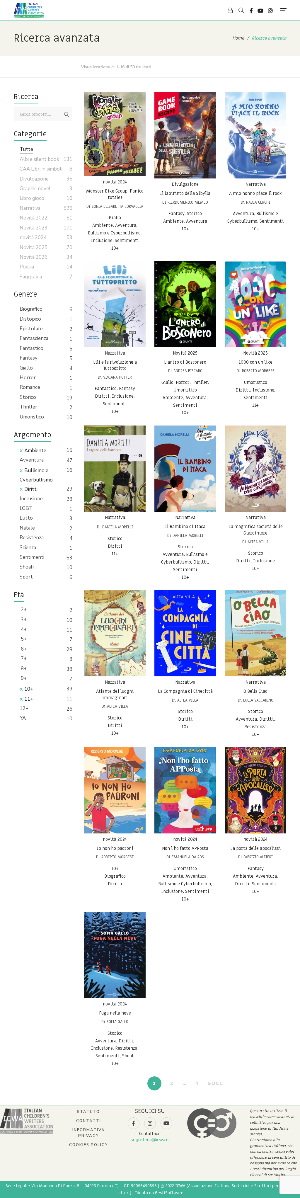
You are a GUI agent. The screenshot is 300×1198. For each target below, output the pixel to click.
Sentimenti (32, 557)
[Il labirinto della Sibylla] (185, 135)
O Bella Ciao (255, 691)
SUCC (215, 1083)
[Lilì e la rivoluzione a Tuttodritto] (115, 304)
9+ (23, 678)
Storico (28, 397)
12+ (24, 708)
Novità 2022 (33, 218)
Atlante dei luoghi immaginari (115, 694)
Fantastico (31, 348)
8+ (23, 668)
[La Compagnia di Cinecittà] (185, 633)
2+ (23, 609)
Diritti (31, 489)
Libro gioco (32, 198)
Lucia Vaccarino (258, 700)
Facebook (251, 10)
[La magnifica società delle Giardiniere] (255, 469)
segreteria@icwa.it (150, 1139)
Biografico (31, 309)
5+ (23, 639)
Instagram (270, 10)
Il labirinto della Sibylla (185, 193)
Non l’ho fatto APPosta (185, 848)
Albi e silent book (39, 159)
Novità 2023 (33, 227)
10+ (28, 689)
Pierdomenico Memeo (188, 202)
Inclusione (31, 498)
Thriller (28, 407)
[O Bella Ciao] (255, 633)
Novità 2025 (185, 353)
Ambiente (35, 450)
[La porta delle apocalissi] (255, 790)
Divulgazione (185, 184)
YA (23, 718)
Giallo (26, 368)
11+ (28, 699)
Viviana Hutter (117, 377)
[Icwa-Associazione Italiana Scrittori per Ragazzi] (29, 10)
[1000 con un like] (255, 304)
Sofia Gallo (117, 1021)
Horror (28, 377)
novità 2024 (115, 182)
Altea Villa (258, 542)
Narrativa (256, 184)
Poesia (27, 266)
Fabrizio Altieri (258, 857)
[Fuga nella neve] (115, 955)
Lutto (26, 518)
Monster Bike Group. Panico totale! (115, 194)
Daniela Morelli (117, 527)
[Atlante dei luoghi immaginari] (115, 633)
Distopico (30, 319)
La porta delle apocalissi (255, 848)
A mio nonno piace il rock (255, 193)
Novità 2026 (33, 257)
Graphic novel (35, 188)
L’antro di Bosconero (185, 362)
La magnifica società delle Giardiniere (256, 530)
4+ (23, 629)
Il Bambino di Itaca (185, 527)
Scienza (28, 547)
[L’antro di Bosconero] (185, 304)
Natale (27, 528)
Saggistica (31, 276)
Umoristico (32, 416)
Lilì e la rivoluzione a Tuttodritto (115, 365)
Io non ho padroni (115, 848)
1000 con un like (255, 362)
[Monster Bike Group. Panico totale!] (115, 134)
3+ (23, 619)
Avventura (32, 460)
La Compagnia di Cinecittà (185, 691)
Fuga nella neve (115, 1013)
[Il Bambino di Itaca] (185, 469)
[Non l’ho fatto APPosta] (185, 790)
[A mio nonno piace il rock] (255, 135)
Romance (30, 387)
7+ (23, 658)
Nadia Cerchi (258, 202)
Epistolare (31, 328)
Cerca (66, 114)
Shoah (27, 567)
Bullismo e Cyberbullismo (36, 475)
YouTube (260, 10)
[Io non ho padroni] (115, 790)
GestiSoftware (169, 1193)
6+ (23, 649)
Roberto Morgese (258, 370)
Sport (26, 577)
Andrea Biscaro (187, 370)
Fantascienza (34, 338)
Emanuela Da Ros (188, 857)
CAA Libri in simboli (41, 169)
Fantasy (29, 358)
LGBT (26, 508)
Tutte (26, 149)
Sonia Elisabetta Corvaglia (117, 206)
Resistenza (32, 537)
